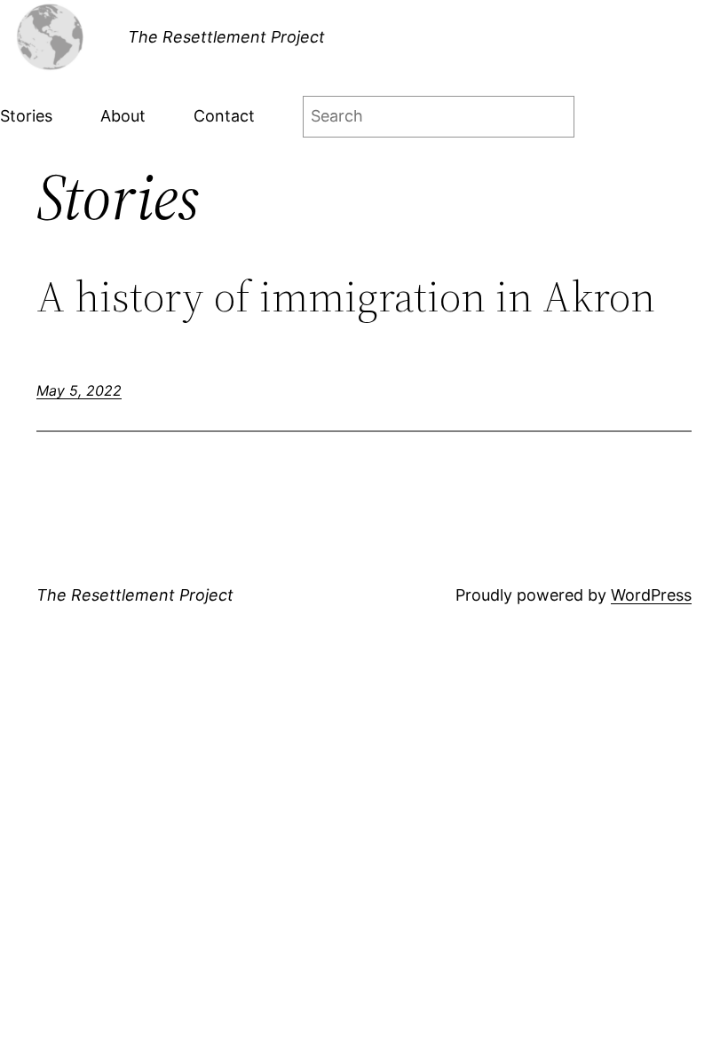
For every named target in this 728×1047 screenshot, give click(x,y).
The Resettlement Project (226, 37)
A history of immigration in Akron (345, 297)
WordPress (651, 595)
